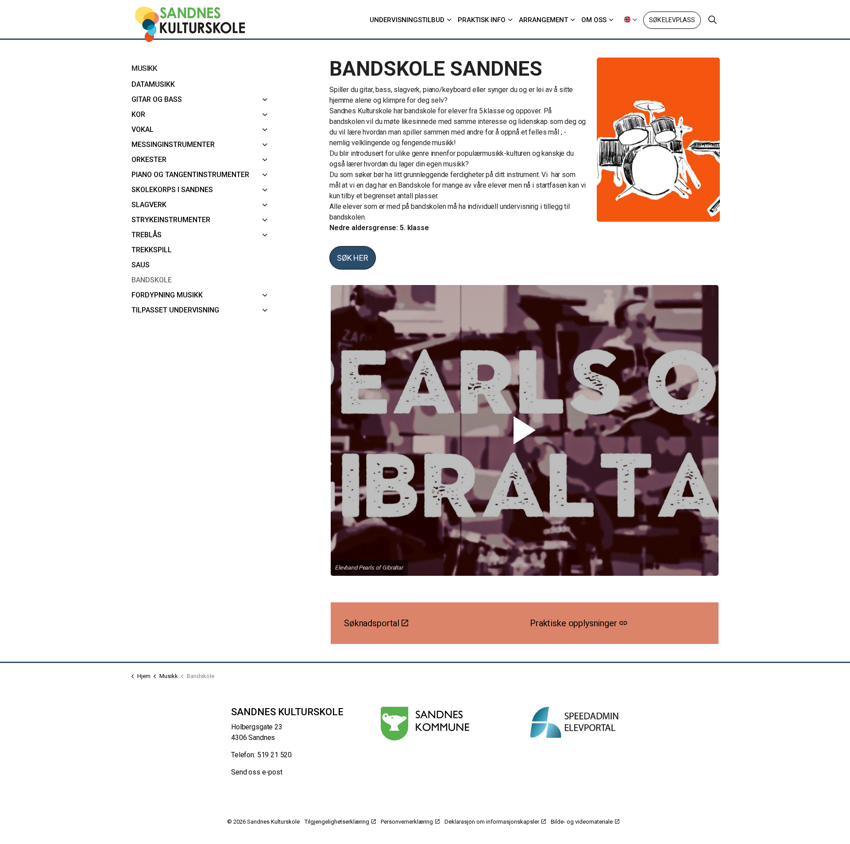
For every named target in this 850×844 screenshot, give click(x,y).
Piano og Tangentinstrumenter (190, 174)
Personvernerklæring (407, 821)
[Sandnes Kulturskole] (190, 24)
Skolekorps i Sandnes (172, 189)
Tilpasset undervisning (175, 310)
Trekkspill (151, 250)
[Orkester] (265, 159)
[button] (525, 430)
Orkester (148, 159)
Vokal (142, 129)
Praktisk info (482, 20)
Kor (138, 114)
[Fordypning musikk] (265, 295)
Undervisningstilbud (407, 20)
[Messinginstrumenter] (265, 144)
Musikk (144, 68)
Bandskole (151, 280)
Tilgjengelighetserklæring (337, 821)
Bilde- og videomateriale (582, 821)
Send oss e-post (256, 772)
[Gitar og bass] (265, 99)
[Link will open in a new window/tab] (425, 723)
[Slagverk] (265, 205)
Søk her (352, 257)
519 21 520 (274, 755)
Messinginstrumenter (173, 144)
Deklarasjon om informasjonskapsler (491, 821)
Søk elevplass (672, 19)
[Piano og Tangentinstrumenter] (265, 175)
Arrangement (543, 20)
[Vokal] (265, 129)
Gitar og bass (156, 99)
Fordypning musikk (167, 295)
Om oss (594, 20)
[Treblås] (265, 235)
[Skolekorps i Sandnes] (265, 190)
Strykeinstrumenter (170, 220)
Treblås (146, 235)
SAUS (140, 265)
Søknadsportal (371, 623)
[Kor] (265, 114)
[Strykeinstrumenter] (265, 220)
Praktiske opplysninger (573, 623)
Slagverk (148, 204)
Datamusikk (153, 84)
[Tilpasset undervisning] (265, 310)
